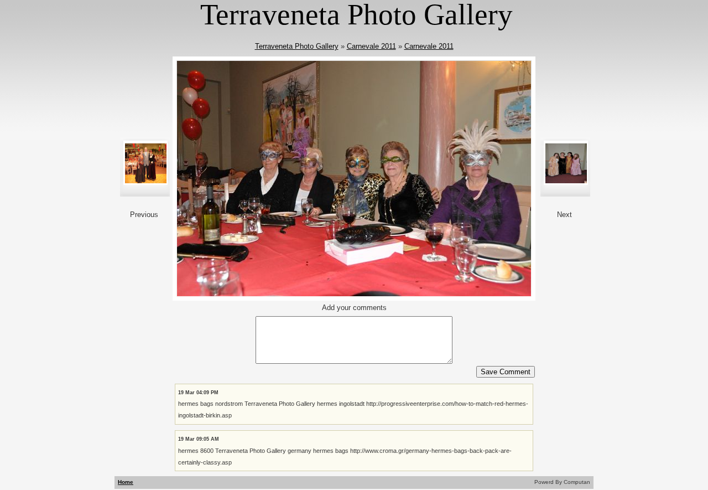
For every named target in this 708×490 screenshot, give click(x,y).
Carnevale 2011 (371, 46)
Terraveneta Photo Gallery (297, 46)
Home (125, 482)
